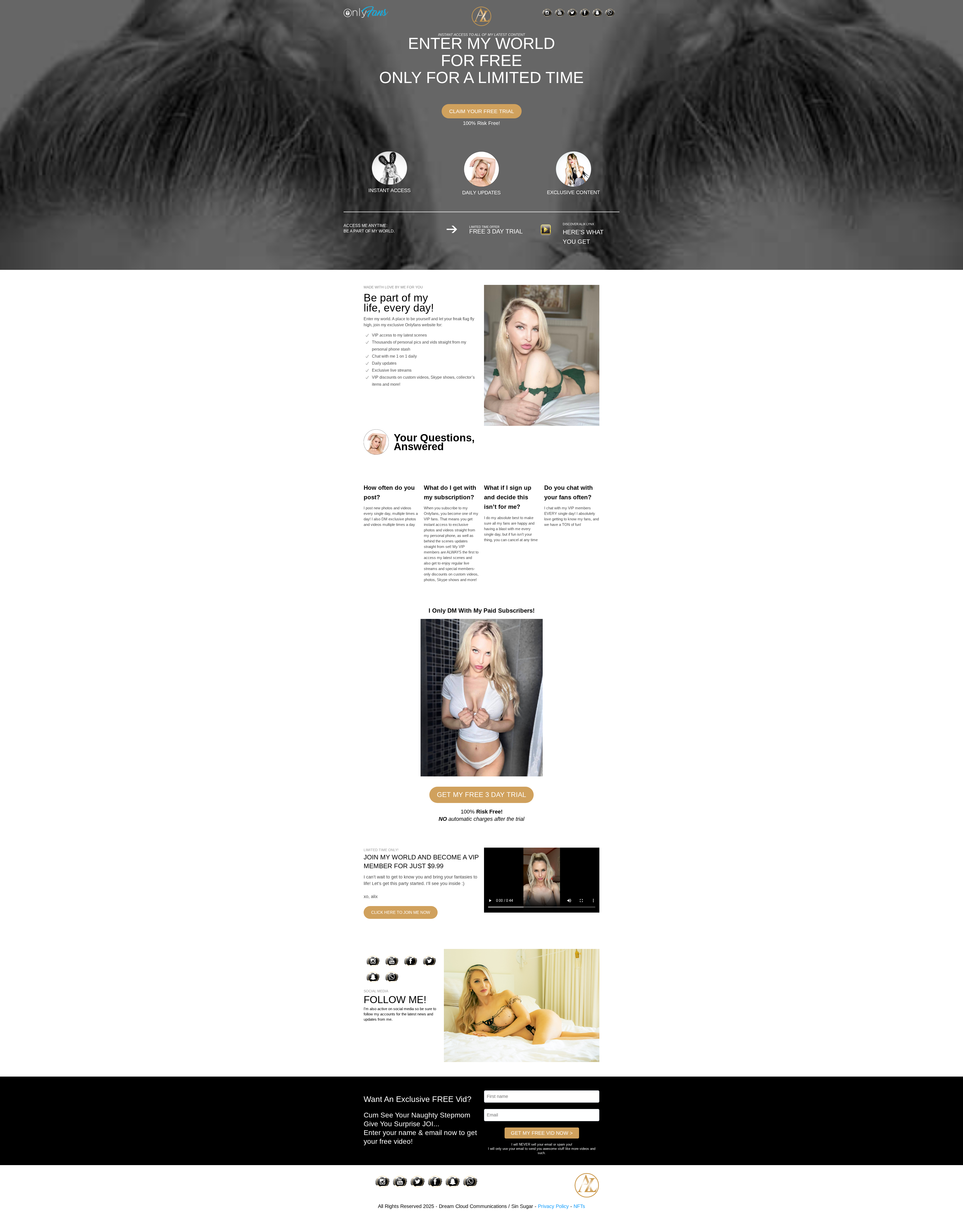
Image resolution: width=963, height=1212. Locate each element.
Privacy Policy (553, 1206)
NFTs (579, 1206)
